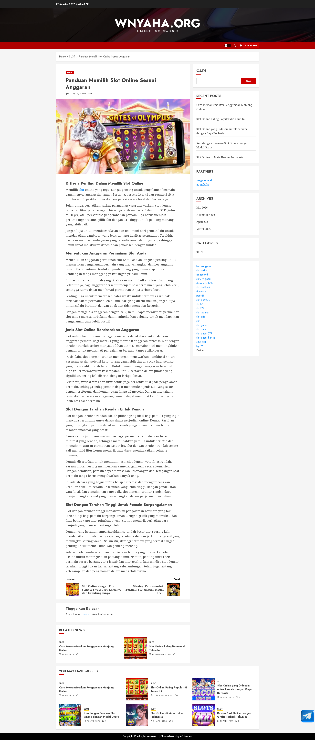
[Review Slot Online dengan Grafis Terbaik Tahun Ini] (203, 715)
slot (82, 190)
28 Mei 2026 (68, 654)
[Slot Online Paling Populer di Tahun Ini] (135, 648)
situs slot (201, 342)
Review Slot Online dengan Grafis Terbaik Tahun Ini (234, 715)
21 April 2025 (160, 721)
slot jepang (202, 312)
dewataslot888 (204, 283)
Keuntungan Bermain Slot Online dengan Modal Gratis (101, 715)
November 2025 (206, 215)
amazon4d (202, 275)
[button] (235, 45)
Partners (201, 350)
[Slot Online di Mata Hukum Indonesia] (137, 715)
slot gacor (201, 325)
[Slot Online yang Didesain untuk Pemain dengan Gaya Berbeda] (203, 689)
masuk (85, 614)
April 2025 (202, 222)
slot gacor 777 (204, 333)
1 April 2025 (86, 94)
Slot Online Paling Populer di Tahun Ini (167, 648)
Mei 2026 (202, 208)
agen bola (202, 184)
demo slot (201, 291)
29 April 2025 (227, 697)
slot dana (201, 329)
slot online (202, 270)
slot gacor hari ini (205, 338)
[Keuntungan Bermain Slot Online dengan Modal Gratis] (70, 715)
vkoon (71, 94)
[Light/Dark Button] (227, 45)
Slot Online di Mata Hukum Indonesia (219, 157)
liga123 (200, 346)
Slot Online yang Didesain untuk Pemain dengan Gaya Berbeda (234, 689)
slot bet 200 (203, 300)
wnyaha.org (158, 23)
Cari (201, 71)
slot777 (200, 308)
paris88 (200, 296)
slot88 (199, 304)
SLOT (69, 72)
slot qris (200, 317)
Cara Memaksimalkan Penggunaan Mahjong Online (86, 648)
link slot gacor (204, 266)
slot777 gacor (203, 279)
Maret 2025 (203, 229)
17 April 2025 (226, 721)
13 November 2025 (161, 654)
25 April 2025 (93, 721)
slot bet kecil (203, 287)
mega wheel (204, 180)
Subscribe (251, 45)
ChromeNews (168, 736)
